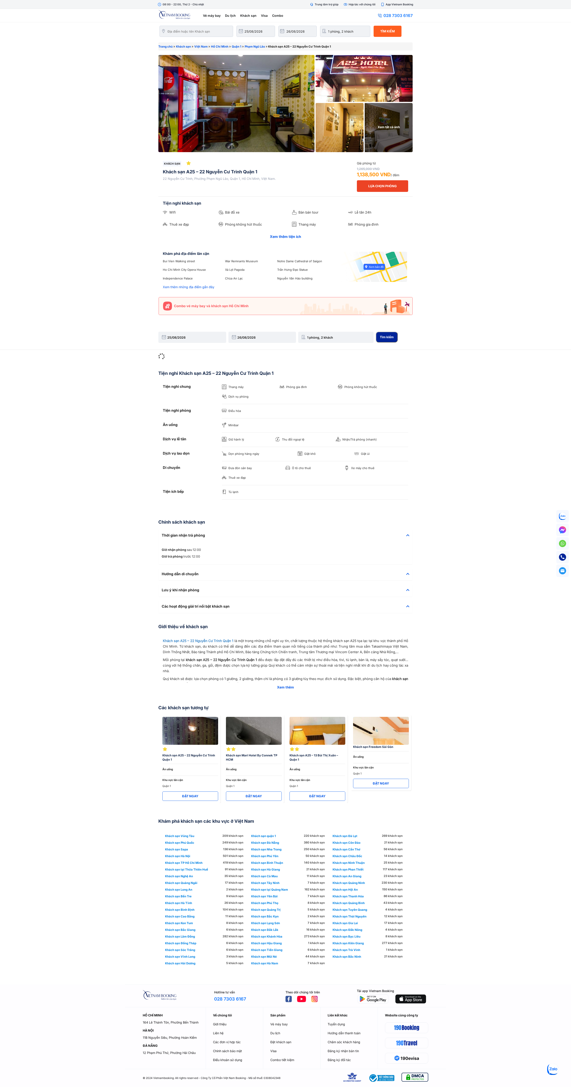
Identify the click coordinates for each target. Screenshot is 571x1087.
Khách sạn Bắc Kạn (265, 916)
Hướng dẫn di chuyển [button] (180, 574)
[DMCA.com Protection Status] (414, 1078)
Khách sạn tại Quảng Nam (269, 889)
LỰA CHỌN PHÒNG (382, 186)
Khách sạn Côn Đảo (346, 842)
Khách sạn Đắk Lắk (264, 930)
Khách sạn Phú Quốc (179, 842)
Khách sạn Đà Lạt (345, 836)
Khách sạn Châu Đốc (347, 856)
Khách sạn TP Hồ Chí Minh (184, 863)
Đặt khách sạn (280, 1042)
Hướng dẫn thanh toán (344, 1033)
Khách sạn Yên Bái (264, 896)
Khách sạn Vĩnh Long (180, 956)
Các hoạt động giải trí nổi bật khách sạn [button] (196, 606)
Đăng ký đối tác (339, 1060)
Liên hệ (218, 1033)
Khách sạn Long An (178, 889)
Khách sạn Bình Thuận (267, 863)
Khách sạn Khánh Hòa (266, 936)
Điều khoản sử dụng (227, 1060)
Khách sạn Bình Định (179, 909)
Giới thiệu (219, 1024)
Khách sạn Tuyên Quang (350, 909)
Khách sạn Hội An (345, 889)
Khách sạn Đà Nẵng (265, 842)
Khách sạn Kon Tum (179, 923)
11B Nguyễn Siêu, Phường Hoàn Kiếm (170, 1037)
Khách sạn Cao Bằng (179, 916)
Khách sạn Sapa (176, 849)
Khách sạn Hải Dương (180, 963)
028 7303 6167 (398, 15)
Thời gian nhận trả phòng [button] (183, 535)
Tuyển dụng (336, 1024)
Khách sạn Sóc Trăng (180, 950)
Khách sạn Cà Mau (264, 876)
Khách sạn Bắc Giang (180, 930)
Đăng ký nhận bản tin (343, 1051)
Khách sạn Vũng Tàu (179, 836)
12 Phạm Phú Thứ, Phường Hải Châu (169, 1053)
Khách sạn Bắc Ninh (347, 956)
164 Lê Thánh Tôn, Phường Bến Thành (171, 1022)
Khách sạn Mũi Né (264, 956)
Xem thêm (285, 687)
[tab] (285, 535)
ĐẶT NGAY (190, 796)
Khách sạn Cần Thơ (346, 849)
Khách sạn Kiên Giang (348, 943)
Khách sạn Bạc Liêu (346, 936)
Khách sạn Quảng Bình (349, 903)
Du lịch (230, 15)
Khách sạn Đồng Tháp (180, 943)
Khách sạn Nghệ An (179, 876)
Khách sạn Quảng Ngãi (181, 883)
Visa (264, 15)
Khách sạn (248, 15)
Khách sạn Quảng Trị (266, 909)
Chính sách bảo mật (227, 1051)
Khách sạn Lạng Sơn (265, 923)
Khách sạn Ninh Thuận (349, 863)
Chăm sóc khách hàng (344, 1042)
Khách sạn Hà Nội (177, 856)
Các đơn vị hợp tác (227, 1042)
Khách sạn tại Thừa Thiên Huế (186, 869)
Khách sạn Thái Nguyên (349, 916)
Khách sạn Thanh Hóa (348, 896)
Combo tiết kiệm (282, 1060)
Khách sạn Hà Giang (265, 869)
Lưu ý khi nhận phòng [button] (180, 590)
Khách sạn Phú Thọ (264, 903)
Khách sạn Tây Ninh (265, 883)
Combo (277, 15)
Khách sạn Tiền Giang (266, 950)
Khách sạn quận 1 (263, 836)
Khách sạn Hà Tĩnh (178, 903)
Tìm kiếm (387, 31)
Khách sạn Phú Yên (264, 856)
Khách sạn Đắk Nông (347, 930)
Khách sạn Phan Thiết (348, 869)
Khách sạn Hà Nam (264, 963)
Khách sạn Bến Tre (178, 896)
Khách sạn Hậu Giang (266, 943)
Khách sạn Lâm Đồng (180, 936)
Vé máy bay (212, 15)
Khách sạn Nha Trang (266, 849)
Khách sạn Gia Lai (345, 923)
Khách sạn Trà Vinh (346, 950)
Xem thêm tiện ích (285, 236)
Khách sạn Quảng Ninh (349, 883)
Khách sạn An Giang (347, 876)
